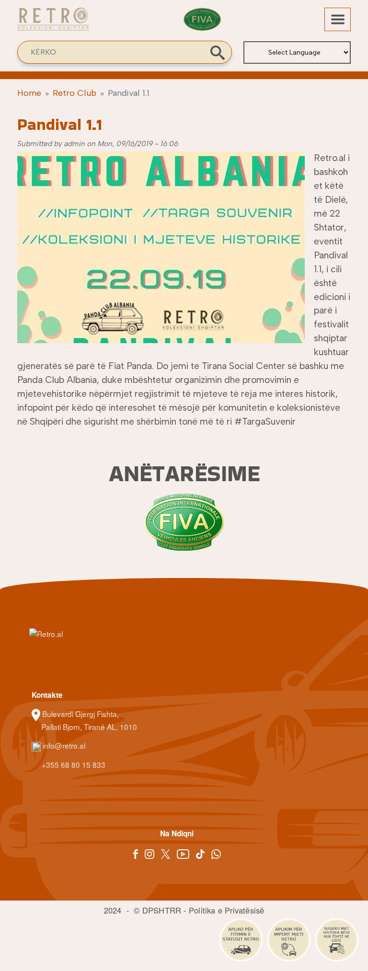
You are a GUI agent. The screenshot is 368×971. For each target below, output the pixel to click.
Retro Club (74, 93)
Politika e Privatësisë (226, 910)
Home (29, 93)
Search (217, 53)
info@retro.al (63, 745)
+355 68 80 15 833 (72, 764)
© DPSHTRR (157, 910)
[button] (161, 251)
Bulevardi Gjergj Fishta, (80, 713)
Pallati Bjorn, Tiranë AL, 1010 (89, 726)
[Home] (53, 24)
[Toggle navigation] (337, 19)
